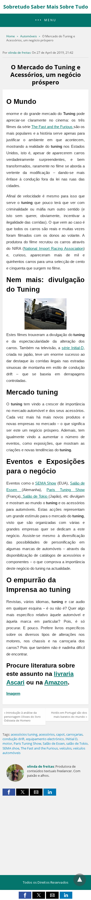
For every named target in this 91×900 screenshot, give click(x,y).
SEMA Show (45, 483)
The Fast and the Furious (52, 127)
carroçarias (74, 734)
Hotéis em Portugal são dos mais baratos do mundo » (69, 714)
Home (10, 36)
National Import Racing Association (53, 248)
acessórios (47, 734)
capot (60, 734)
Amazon (56, 682)
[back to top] (79, 880)
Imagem (13, 693)
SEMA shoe (11, 748)
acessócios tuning (24, 734)
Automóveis (28, 36)
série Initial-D (73, 348)
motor (7, 743)
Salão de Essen (54, 743)
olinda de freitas (19, 52)
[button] (45, 20)
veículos (65, 748)
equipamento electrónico (45, 739)
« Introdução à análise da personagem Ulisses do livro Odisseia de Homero (22, 716)
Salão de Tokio (35, 496)
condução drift (14, 739)
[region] (45, 833)
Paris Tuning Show (66, 490)
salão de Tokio (77, 743)
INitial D (71, 739)
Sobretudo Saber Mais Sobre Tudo (45, 6)
